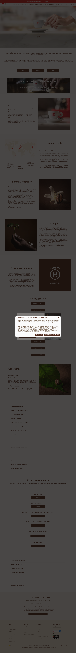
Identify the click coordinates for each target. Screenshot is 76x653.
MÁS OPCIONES (39, 334)
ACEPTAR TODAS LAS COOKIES (52, 334)
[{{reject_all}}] (59, 318)
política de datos (42, 331)
